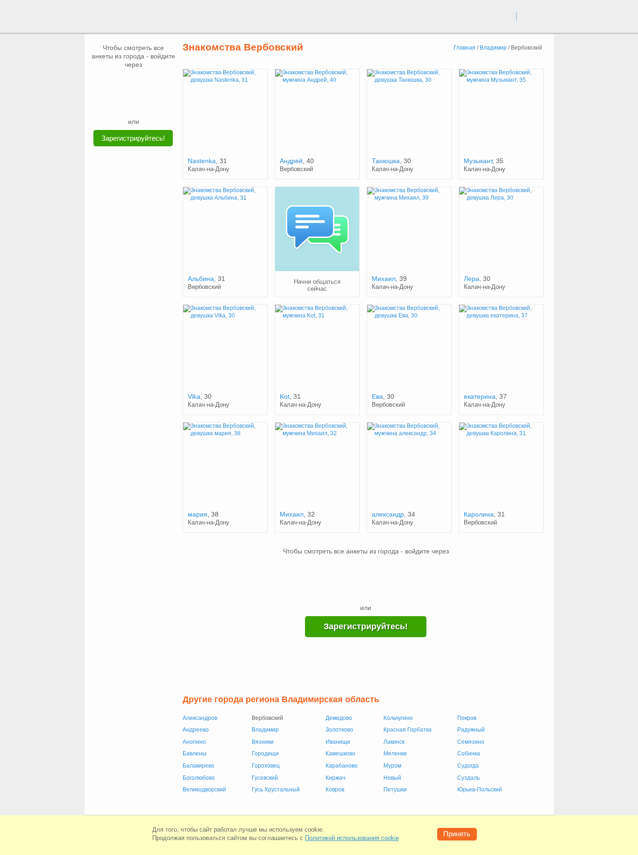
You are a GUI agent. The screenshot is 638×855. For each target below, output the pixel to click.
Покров (466, 718)
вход (505, 16)
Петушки (395, 789)
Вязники (263, 742)
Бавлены (194, 753)
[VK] (115, 82)
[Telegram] (142, 102)
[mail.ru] (133, 82)
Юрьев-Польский (479, 789)
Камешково (340, 753)
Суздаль (468, 778)
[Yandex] (124, 102)
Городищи (265, 753)
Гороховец (266, 765)
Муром (392, 765)
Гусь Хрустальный (276, 789)
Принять (456, 834)
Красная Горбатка (407, 729)
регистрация (535, 16)
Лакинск (393, 742)
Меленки (395, 753)
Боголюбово (199, 778)
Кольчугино (398, 718)
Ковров (335, 789)
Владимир (265, 729)
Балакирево (198, 765)
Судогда (468, 765)
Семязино (470, 742)
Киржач (335, 778)
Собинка (468, 753)
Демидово (339, 718)
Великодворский (204, 789)
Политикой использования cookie (352, 837)
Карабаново (342, 765)
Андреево (196, 729)
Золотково (339, 729)
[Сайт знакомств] (119, 17)
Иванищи (338, 742)
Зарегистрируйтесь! (133, 138)
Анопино (194, 742)
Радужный (471, 729)
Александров (200, 718)
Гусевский (265, 778)
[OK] (151, 82)
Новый (392, 778)
